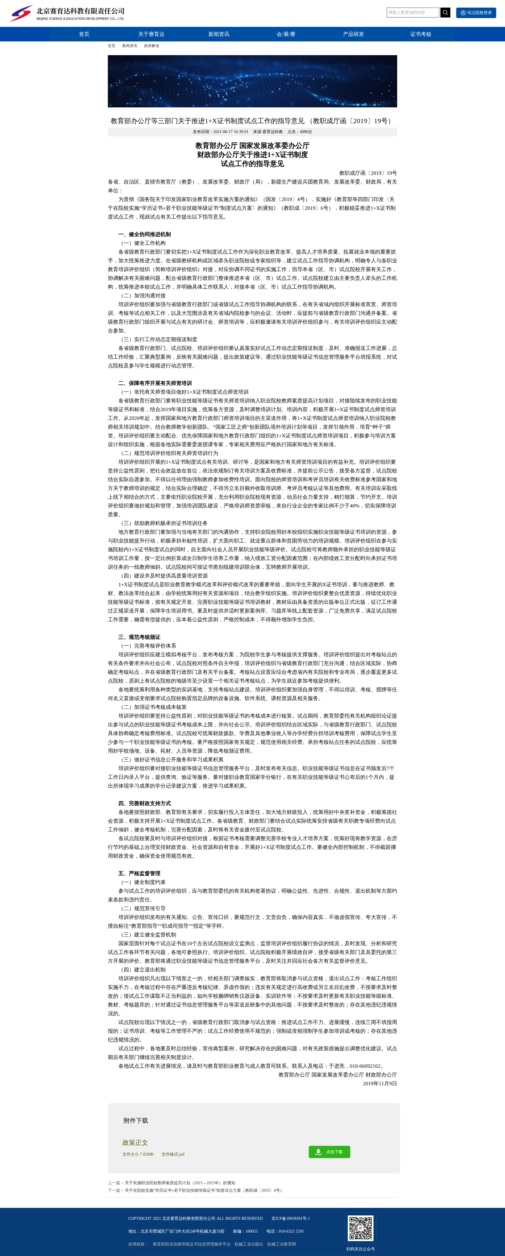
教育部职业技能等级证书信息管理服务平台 (192, 1244)
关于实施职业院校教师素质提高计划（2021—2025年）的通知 (180, 1183)
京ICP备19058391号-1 (290, 1219)
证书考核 (420, 34)
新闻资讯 (218, 34)
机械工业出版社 (249, 1244)
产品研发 (353, 34)
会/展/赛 (286, 34)
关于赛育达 (151, 34)
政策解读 (151, 46)
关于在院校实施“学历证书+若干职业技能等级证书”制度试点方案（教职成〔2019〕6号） (204, 1191)
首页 (84, 34)
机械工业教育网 (281, 1244)
